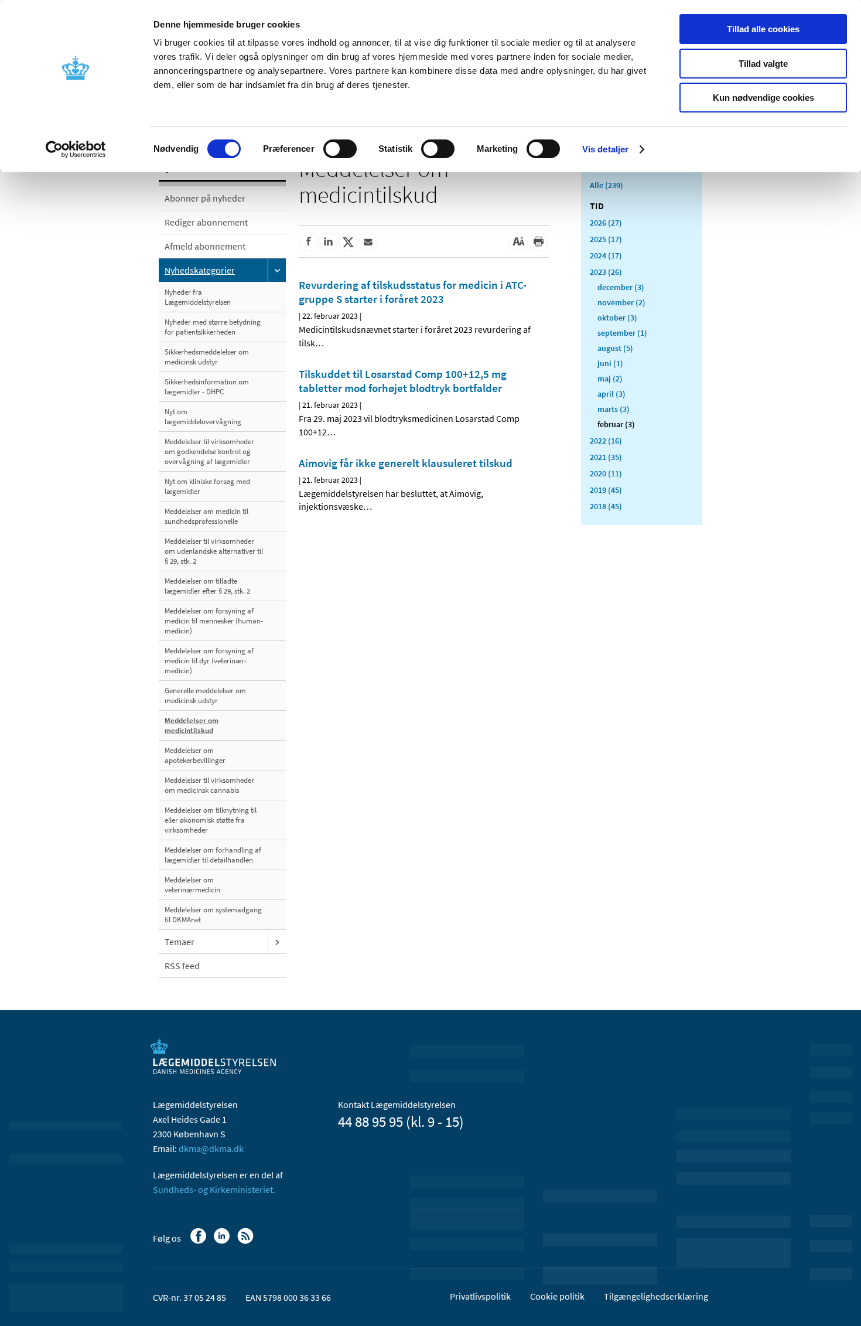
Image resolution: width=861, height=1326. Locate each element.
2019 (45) (606, 490)
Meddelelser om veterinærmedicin (192, 885)
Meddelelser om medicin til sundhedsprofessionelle (206, 516)
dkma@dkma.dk (211, 1148)
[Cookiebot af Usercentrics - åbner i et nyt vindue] (76, 149)
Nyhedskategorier (200, 270)
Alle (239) (606, 185)
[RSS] (246, 1241)
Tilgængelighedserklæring (656, 1296)
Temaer (179, 941)
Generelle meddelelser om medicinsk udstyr (205, 695)
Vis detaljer (605, 149)
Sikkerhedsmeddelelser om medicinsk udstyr (207, 357)
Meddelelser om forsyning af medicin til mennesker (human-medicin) (214, 621)
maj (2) (610, 378)
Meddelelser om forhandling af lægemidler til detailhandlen (213, 855)
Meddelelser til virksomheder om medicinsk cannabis (209, 785)
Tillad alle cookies (763, 29)
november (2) (621, 302)
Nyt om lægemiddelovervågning (203, 417)
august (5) (615, 348)
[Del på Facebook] (308, 242)
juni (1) (610, 363)
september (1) (622, 333)
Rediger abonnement (206, 222)
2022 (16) (606, 440)
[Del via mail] (367, 242)
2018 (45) (606, 506)
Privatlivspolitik (480, 1296)
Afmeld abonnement (205, 246)
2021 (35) (606, 457)
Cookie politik (557, 1296)
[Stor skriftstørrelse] (518, 242)
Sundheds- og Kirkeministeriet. (214, 1189)
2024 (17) (606, 255)
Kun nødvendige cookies (763, 98)
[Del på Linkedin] (328, 242)
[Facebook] (199, 1241)
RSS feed (182, 966)
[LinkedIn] (223, 1241)
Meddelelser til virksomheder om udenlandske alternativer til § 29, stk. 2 (214, 551)
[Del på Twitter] (348, 242)
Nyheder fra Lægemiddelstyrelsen (198, 297)
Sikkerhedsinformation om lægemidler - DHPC (207, 387)
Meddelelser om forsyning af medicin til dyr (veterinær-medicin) (209, 661)
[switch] (340, 148)
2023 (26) (606, 272)
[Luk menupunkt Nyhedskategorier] (277, 270)
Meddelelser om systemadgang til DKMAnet (213, 915)
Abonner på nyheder (205, 198)
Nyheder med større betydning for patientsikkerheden (213, 327)
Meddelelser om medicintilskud (191, 725)
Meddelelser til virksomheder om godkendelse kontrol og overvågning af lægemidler (209, 451)
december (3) (620, 287)
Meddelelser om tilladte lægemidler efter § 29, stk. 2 (207, 586)
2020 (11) (606, 473)
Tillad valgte (763, 64)
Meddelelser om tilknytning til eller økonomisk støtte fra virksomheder (211, 820)
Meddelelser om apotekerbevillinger (195, 755)
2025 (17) (606, 239)
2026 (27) (606, 222)
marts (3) (613, 409)
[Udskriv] (538, 242)
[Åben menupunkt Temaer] (277, 941)
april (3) (611, 393)
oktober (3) (617, 317)
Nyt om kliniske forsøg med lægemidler (207, 486)
